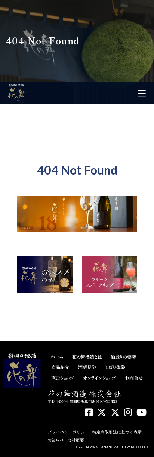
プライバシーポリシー (68, 431)
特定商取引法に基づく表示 (117, 431)
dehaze (141, 93)
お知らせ (55, 440)
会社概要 (76, 440)
